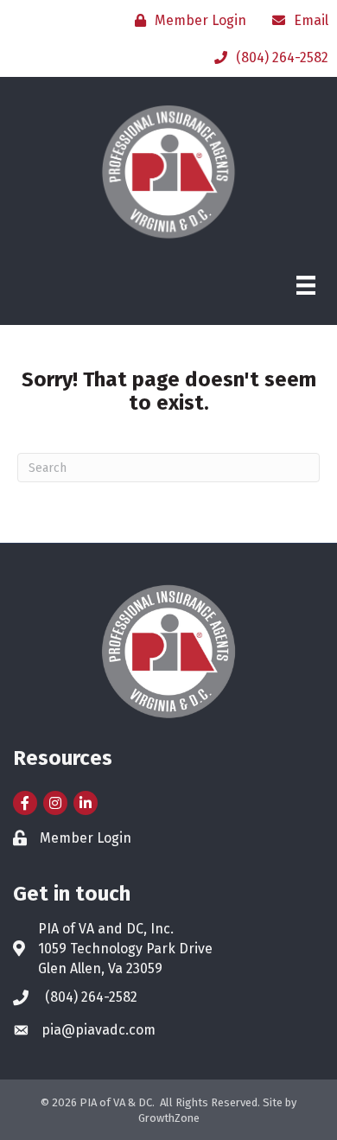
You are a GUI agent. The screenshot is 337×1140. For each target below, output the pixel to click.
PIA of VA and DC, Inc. (106, 928)
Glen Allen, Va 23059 (100, 968)
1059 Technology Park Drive (125, 948)
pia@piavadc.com (98, 1030)
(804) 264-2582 (91, 997)
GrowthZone (169, 1117)
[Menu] (306, 285)
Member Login (85, 838)
